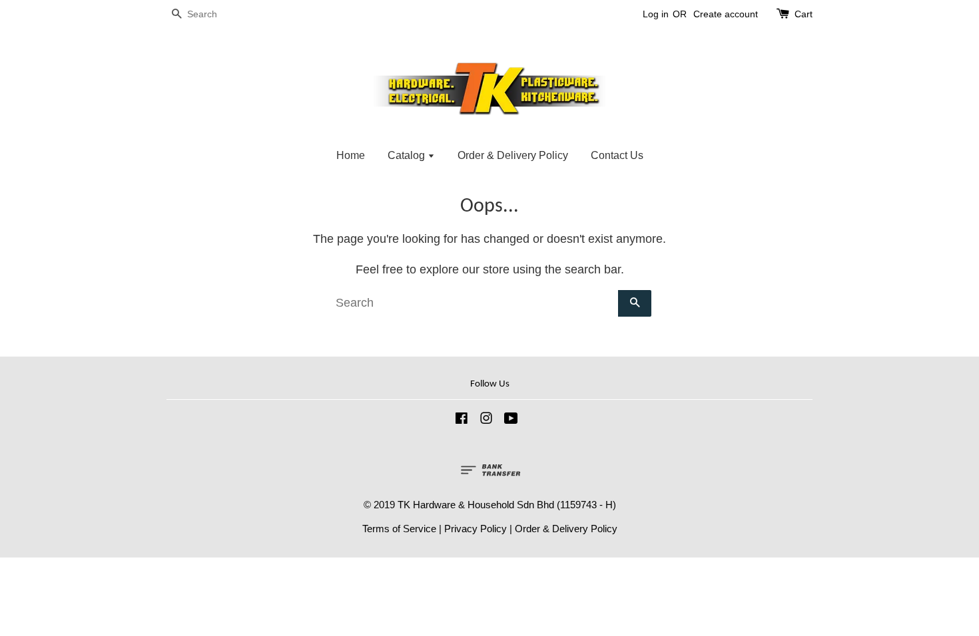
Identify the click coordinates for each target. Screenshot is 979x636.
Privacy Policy (475, 528)
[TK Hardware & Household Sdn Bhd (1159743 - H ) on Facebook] (461, 420)
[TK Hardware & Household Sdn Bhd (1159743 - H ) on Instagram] (486, 420)
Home (350, 155)
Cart (804, 14)
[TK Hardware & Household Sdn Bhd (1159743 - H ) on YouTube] (511, 420)
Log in (656, 14)
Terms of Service (399, 528)
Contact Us (617, 155)
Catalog (408, 155)
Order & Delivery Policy (513, 155)
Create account (725, 14)
